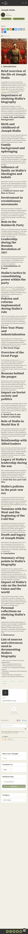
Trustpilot (4, 758)
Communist (9, 289)
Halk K (7, 13)
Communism (5, 681)
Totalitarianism (21, 681)
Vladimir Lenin (4, 91)
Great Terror (22, 360)
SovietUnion (13, 681)
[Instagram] (10, 931)
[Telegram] (20, 931)
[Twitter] (17, 931)
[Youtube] (14, 931)
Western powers (7, 506)
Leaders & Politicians (19, 18)
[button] (5, 36)
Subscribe (14, 786)
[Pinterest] (7, 931)
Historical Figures (6, 18)
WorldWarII (4, 683)
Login (26, 3)
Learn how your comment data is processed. (12, 732)
